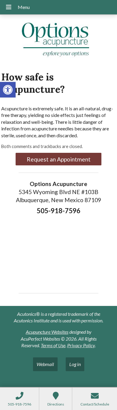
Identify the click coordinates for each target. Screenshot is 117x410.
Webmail (45, 364)
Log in (75, 364)
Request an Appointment (59, 159)
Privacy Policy (81, 345)
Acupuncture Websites (47, 332)
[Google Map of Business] (58, 252)
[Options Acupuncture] (58, 41)
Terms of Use (53, 345)
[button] (8, 89)
